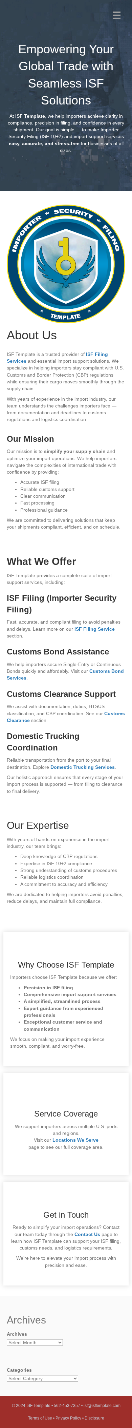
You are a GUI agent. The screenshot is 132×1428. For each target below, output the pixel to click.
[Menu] (116, 15)
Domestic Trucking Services (82, 767)
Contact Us (87, 1234)
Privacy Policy (68, 1418)
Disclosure (94, 1418)
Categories (19, 1370)
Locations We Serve (75, 1140)
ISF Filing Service (94, 629)
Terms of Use (40, 1418)
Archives (17, 1334)
